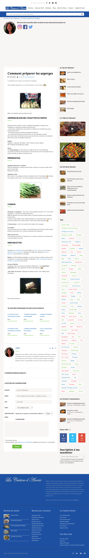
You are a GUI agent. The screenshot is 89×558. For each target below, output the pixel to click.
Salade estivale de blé (74, 171)
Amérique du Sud (66, 241)
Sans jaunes (65, 374)
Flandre (63, 303)
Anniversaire (64, 245)
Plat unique (64, 354)
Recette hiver (35, 540)
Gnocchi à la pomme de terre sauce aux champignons (74, 188)
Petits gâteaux (75, 350)
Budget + (71, 269)
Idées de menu (62, 8)
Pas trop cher (65, 347)
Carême (63, 272)
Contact (70, 8)
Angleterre (78, 241)
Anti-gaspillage (76, 245)
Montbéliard (64, 337)
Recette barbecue (36, 528)
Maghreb (63, 326)
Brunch (63, 269)
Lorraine (63, 323)
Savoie (74, 374)
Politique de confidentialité (25, 442)
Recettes (30, 8)
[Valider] (83, 456)
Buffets (80, 269)
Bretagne (73, 265)
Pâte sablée (14, 531)
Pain (81, 340)
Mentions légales (64, 521)
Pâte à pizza (71, 79)
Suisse (63, 384)
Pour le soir (64, 357)
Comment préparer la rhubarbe (30, 315)
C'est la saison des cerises (46, 329)
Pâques (63, 343)
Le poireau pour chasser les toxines (14, 329)
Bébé (62, 258)
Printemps (75, 357)
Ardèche (81, 248)
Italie (62, 320)
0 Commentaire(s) (30, 77)
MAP (71, 326)
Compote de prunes (16, 536)
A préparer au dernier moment (69, 228)
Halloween (71, 313)
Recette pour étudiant (37, 517)
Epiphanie (64, 296)
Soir (75, 377)
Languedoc (71, 320)
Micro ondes (74, 330)
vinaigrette (18, 250)
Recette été (35, 536)
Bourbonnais (79, 262)
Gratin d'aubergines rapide (76, 101)
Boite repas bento (66, 262)
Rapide (72, 360)
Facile (71, 299)
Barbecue (73, 255)
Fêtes (78, 299)
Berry (69, 258)
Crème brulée (14, 515)
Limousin (80, 320)
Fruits (71, 306)
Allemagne (79, 235)
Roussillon (64, 367)
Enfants (79, 292)
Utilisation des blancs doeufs (69, 387)
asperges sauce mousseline (15, 252)
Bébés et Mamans (64, 543)
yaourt (43, 250)
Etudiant (63, 299)
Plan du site (63, 517)
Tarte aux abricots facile (75, 94)
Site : (6, 402)
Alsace (63, 238)
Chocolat (74, 275)
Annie (20, 77)
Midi (62, 333)
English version (80, 8)
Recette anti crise (66, 364)
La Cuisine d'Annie (65, 515)
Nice (73, 337)
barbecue (48, 8)
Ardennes (64, 252)
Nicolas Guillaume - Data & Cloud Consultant (72, 545)
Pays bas (75, 347)
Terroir (80, 384)
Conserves (76, 282)
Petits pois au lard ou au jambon (75, 180)
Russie (73, 367)
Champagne (73, 272)
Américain (71, 238)
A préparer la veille (66, 235)
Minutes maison (64, 538)
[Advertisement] (44, 48)
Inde (81, 316)
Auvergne (64, 255)
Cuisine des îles (73, 289)
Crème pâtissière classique (18, 525)
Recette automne (36, 538)
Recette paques (36, 532)
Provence (64, 360)
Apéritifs (63, 248)
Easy (72, 292)
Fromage (63, 306)
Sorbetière (64, 381)
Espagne (73, 296)
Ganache (79, 306)
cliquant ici (76, 500)
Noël (79, 337)
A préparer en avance (67, 231)
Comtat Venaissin (75, 279)
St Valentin (74, 381)
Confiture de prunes (74, 87)
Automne (79, 252)
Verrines (81, 391)
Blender (77, 258)
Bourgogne (64, 265)
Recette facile (35, 519)
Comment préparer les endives (30, 329)
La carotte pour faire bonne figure (14, 315)
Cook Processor (76, 286)
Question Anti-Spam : (9, 415)
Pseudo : (7, 390)
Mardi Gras (80, 326)
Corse (63, 289)
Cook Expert (64, 286)
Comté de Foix (65, 282)
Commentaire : (20, 419)
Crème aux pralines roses (75, 210)
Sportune (62, 541)
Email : (7, 396)
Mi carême (64, 330)
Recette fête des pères (37, 523)
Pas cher (72, 343)
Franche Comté (74, 303)
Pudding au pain (72, 410)
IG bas (63, 316)
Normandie (64, 340)
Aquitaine (72, 248)
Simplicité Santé (65, 377)
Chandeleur (64, 275)
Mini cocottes (71, 333)
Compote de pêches (16, 520)
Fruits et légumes (12, 321)
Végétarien (72, 391)
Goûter (63, 309)
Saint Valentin (65, 371)
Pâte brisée (70, 108)
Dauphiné (64, 292)
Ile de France (72, 316)
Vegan (63, 391)
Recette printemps (37, 534)
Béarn (81, 255)
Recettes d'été (39, 8)
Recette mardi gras (37, 530)
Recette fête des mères (38, 525)
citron (35, 250)
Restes (77, 364)
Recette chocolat (36, 521)
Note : (6, 407)
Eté (80, 296)
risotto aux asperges (41, 259)
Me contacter (63, 525)
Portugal (74, 354)
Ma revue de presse (65, 519)
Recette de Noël (36, 515)
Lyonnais (72, 323)
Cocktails (63, 279)
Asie (72, 252)
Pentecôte (64, 350)
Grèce (63, 313)
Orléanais (74, 340)
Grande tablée (65, 224)
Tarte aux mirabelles (74, 72)
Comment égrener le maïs (46, 315)
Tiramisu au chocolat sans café (76, 203)
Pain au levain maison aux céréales (75, 196)
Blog (54, 8)
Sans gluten (76, 371)
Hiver (79, 313)
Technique (72, 384)
